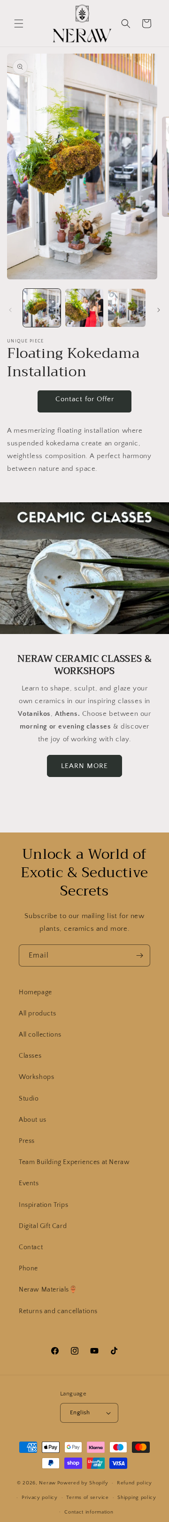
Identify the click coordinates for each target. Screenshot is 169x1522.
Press (27, 1141)
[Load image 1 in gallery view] (42, 307)
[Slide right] (158, 310)
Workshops (36, 1077)
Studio (29, 1098)
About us (32, 1120)
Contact (31, 1247)
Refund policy (134, 1483)
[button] (18, 23)
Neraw (47, 1483)
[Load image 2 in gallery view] (84, 307)
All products (37, 1013)
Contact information (88, 1512)
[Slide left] (10, 310)
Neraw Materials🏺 (48, 1289)
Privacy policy (40, 1497)
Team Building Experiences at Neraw (74, 1162)
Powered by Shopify (82, 1483)
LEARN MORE (84, 765)
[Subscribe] (139, 955)
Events (29, 1183)
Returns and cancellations (58, 1311)
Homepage (35, 992)
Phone (28, 1268)
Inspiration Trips (43, 1205)
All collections (40, 1034)
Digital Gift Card (43, 1226)
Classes (30, 1056)
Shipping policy (136, 1497)
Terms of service (87, 1497)
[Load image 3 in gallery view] (127, 307)
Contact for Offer (84, 399)
